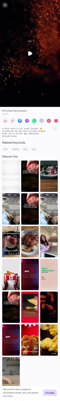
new (34, 149)
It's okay (50, 392)
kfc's (6, 149)
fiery (25, 149)
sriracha (15, 149)
